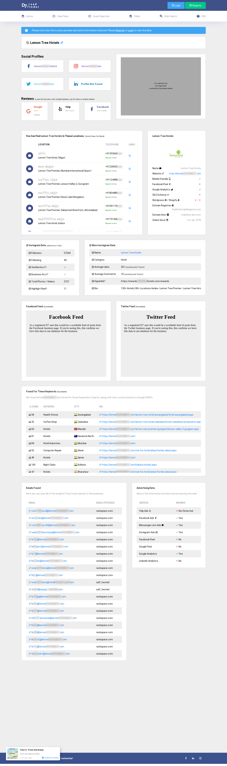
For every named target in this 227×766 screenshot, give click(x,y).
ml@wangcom (47, 589)
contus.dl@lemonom (52, 511)
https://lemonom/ (118, 436)
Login (177, 5)
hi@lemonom (47, 539)
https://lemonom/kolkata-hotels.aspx (129, 464)
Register (197, 5)
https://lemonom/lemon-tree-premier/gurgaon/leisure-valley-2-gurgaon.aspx (150, 429)
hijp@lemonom (48, 596)
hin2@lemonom (49, 639)
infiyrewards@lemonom (54, 618)
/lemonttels (91, 66)
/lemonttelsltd (45, 66)
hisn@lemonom (49, 561)
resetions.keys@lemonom (55, 532)
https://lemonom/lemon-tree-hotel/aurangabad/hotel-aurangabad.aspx (147, 414)
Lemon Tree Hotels (131, 252)
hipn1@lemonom (49, 546)
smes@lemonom (49, 518)
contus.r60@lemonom (53, 525)
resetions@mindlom (52, 582)
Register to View (111, 158)
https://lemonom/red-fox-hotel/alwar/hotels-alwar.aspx (138, 450)
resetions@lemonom (52, 568)
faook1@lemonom (50, 653)
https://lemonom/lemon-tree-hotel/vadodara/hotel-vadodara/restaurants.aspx (151, 422)
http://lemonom (185, 173)
